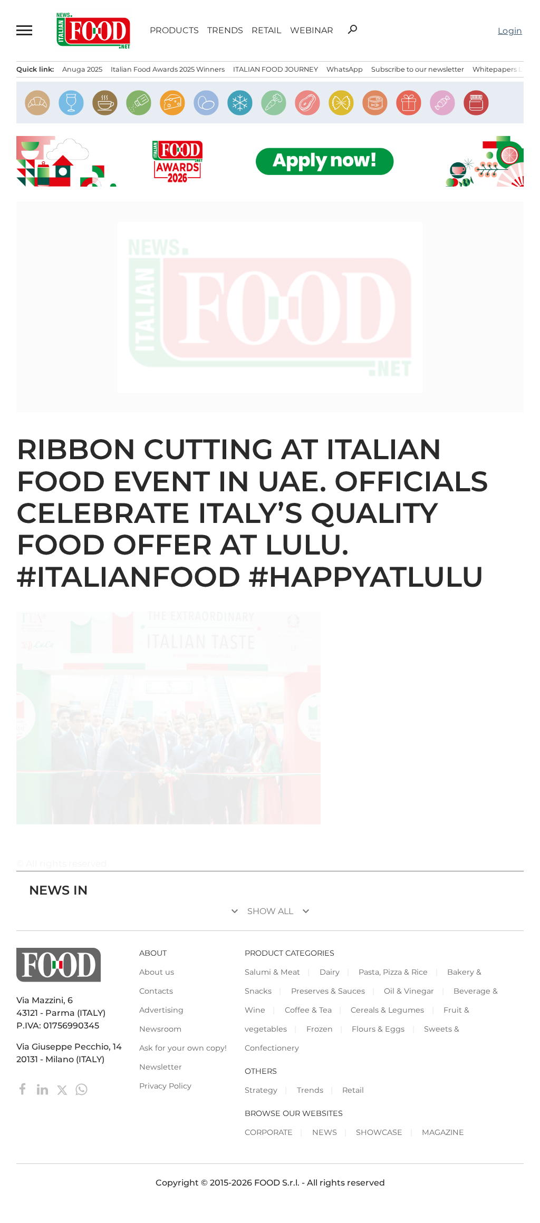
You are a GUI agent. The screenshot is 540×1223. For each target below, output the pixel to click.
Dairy (330, 972)
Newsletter (160, 1067)
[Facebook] (24, 1089)
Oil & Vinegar (409, 991)
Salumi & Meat (272, 972)
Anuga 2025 (82, 69)
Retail (266, 30)
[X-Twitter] (63, 1089)
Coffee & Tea (308, 1010)
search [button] (352, 29)
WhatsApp (344, 69)
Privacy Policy (165, 1086)
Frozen (319, 1029)
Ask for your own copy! (183, 1048)
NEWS (324, 1132)
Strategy (261, 1090)
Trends (225, 30)
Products (174, 30)
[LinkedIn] (43, 1089)
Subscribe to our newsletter (417, 69)
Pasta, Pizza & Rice (393, 972)
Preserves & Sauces (328, 991)
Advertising (161, 1010)
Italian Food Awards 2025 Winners (168, 69)
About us (156, 972)
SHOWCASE (379, 1132)
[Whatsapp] (81, 1089)
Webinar (311, 30)
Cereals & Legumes (387, 1010)
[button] (24, 30)
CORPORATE (269, 1132)
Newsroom (160, 1029)
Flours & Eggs (378, 1029)
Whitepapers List (501, 69)
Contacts (156, 991)
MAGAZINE (443, 1132)
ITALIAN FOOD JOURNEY (275, 69)
